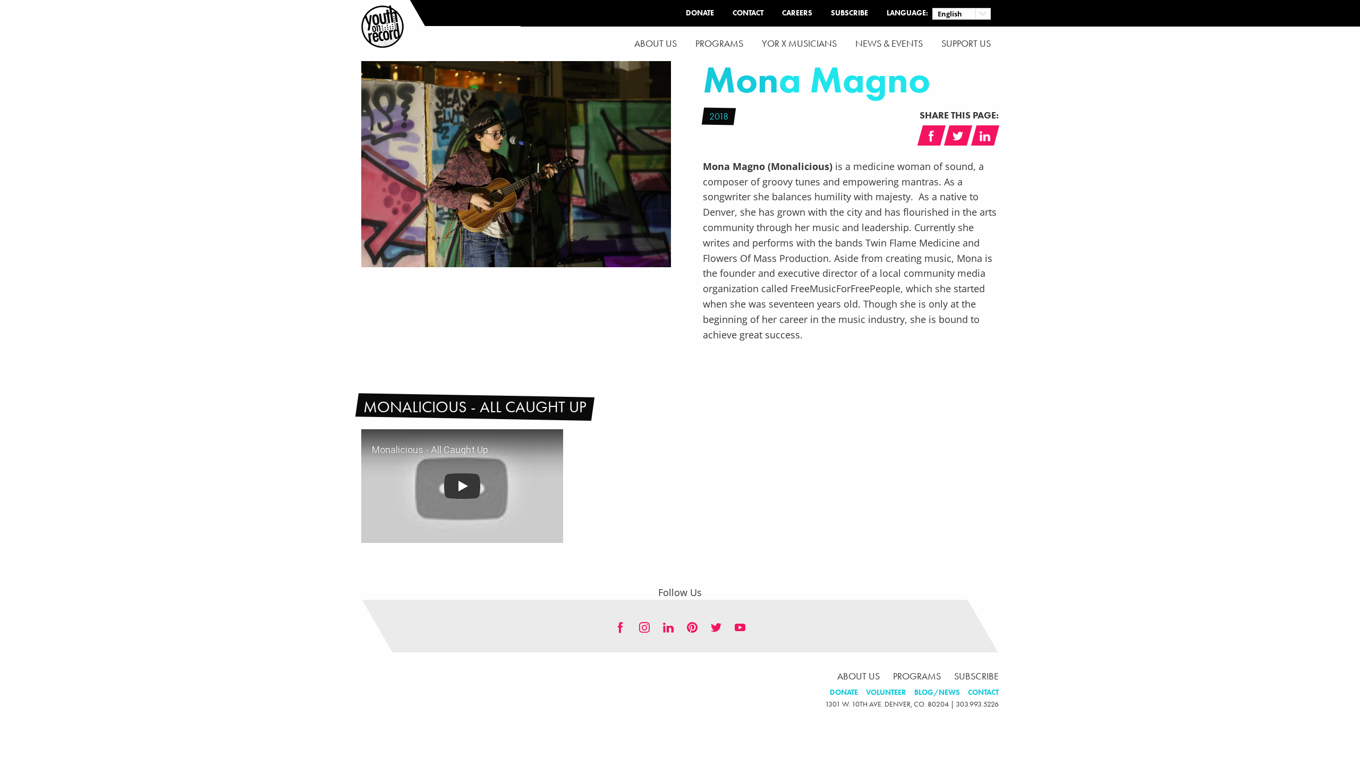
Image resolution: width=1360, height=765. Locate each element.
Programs (719, 43)
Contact (748, 13)
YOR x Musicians (799, 43)
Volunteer (886, 692)
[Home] (382, 26)
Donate (700, 13)
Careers (797, 13)
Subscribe (849, 13)
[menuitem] (655, 44)
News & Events (889, 43)
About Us (655, 43)
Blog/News (937, 692)
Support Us (966, 43)
